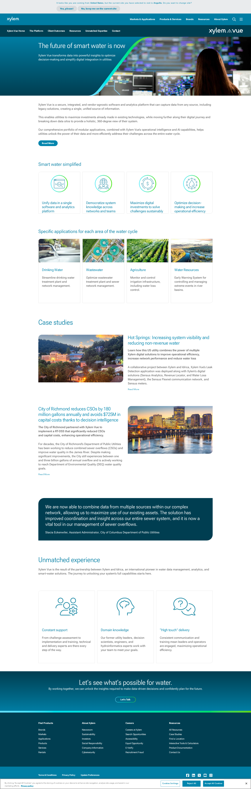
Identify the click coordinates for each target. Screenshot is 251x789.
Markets (42, 734)
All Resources (175, 729)
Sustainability (88, 734)
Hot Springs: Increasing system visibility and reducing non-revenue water (168, 340)
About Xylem (221, 19)
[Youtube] (205, 775)
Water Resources (186, 270)
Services (42, 747)
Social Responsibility (92, 743)
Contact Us (174, 752)
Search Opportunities (136, 734)
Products (42, 743)
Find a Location (176, 738)
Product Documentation (180, 747)
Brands (189, 19)
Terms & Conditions (47, 775)
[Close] (246, 783)
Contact (116, 31)
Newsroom (87, 729)
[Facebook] (187, 775)
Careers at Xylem (134, 729)
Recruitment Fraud (135, 752)
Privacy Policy (68, 775)
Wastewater (94, 270)
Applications (44, 738)
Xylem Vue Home (16, 31)
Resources (203, 19)
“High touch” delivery (175, 630)
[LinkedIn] (193, 775)
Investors (86, 738)
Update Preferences (90, 775)
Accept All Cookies (213, 783)
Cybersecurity (88, 752)
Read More (48, 143)
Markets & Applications (142, 19)
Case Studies (175, 734)
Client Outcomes (56, 31)
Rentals (42, 752)
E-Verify (129, 747)
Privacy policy (27, 786)
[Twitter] (199, 775)
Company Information (92, 747)
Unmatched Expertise (96, 31)
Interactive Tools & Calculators (184, 743)
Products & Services (170, 19)
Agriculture (138, 270)
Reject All (191, 783)
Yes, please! (66, 8)
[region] (125, 784)
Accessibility (132, 738)
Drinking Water (52, 270)
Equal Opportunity (134, 743)
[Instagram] (211, 775)
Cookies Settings (170, 783)
